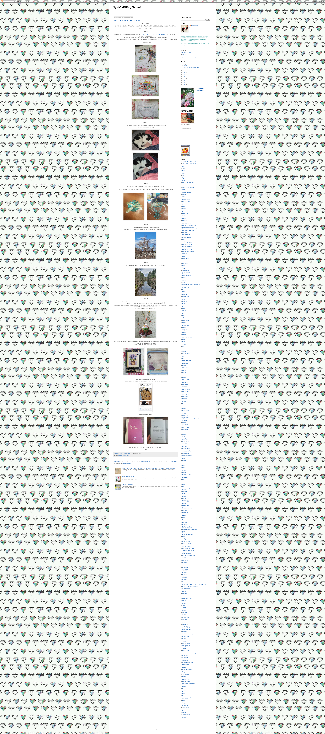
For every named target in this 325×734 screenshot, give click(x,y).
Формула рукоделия (187, 615)
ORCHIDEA (185, 690)
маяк (183, 368)
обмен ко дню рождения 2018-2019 (190, 419)
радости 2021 (185, 501)
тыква (183, 605)
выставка (184, 220)
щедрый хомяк (185, 636)
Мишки (184, 377)
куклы (183, 343)
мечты (183, 374)
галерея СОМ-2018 (187, 249)
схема (183, 595)
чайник (184, 622)
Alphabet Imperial (186, 645)
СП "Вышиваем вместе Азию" (189, 583)
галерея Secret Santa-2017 (188, 251)
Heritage (184, 667)
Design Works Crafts (187, 659)
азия (183, 180)
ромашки (184, 522)
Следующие (117, 461)
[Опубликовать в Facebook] (138, 453)
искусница (184, 301)
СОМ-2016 (184, 574)
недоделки (185, 406)
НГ (183, 403)
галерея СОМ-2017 (187, 248)
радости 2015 (185, 498)
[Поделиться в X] (137, 453)
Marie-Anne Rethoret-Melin (188, 683)
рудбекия (184, 524)
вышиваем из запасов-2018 (189, 225)
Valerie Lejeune (186, 714)
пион (183, 465)
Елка (183, 56)
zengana (184, 717)
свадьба (184, 538)
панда (183, 457)
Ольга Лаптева (194, 25)
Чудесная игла (185, 626)
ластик (184, 344)
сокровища (185, 569)
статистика (185, 590)
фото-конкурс (185, 617)
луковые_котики (186, 353)
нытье (183, 412)
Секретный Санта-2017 (188, 548)
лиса (183, 349)
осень (183, 436)
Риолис (184, 515)
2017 (184, 78)
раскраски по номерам (187, 508)
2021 (184, 70)
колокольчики (185, 325)
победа (184, 470)
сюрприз (184, 600)
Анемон (184, 196)
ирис (183, 299)
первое (184, 462)
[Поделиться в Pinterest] (140, 453)
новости (184, 408)
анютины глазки (186, 199)
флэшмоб (184, 614)
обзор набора (185, 417)
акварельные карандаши (188, 182)
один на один (185, 429)
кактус (183, 308)
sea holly (184, 704)
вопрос (184, 217)
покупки (184, 479)
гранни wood (185, 263)
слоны (183, 558)
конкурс (184, 327)
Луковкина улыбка (127, 7)
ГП (183, 260)
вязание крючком (186, 237)
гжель (183, 256)
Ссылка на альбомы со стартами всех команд (153, 34)
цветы (183, 621)
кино (183, 311)
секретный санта (186, 546)
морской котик (185, 391)
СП (183, 581)
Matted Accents (185, 685)
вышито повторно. (186, 235)
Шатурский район (186, 628)
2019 (184, 74)
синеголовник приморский (188, 555)
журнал (184, 280)
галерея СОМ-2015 (187, 244)
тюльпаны (184, 607)
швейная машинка (186, 629)
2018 (184, 76)
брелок (184, 210)
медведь (184, 370)
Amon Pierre (185, 647)
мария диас (185, 367)
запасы (184, 282)
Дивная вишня (185, 270)
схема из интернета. (187, 598)
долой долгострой (186, 272)
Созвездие (185, 567)
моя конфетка (185, 396)
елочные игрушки (186, 275)
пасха (183, 458)
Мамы (183, 362)
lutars (183, 678)
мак (183, 356)
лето (183, 348)
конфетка (184, 329)
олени (183, 431)
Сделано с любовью (187, 541)
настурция (184, 401)
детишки (184, 268)
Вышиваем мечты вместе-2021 (189, 229)
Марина (184, 365)
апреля (186, 65)
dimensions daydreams (187, 662)
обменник (184, 420)
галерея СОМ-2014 (187, 242)
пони (183, 484)
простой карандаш (186, 488)
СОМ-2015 (184, 572)
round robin (185, 698)
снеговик (184, 562)
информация (185, 296)
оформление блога (187, 455)
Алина (183, 185)
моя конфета (185, 394)
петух (183, 463)
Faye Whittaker (185, 664)
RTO (183, 700)
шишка (184, 633)
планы (184, 467)
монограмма (185, 386)
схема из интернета (187, 596)
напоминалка (185, 400)
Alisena (184, 641)
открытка (184, 443)
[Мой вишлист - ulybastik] (185, 155)
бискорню (184, 204)
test (183, 710)
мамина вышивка (186, 360)
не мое (184, 405)
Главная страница (145, 461)
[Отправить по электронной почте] (133, 453)
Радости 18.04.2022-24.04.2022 (127, 20)
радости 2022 (126, 455)
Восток (184, 218)
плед (183, 469)
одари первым (185, 427)
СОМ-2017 (184, 576)
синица (184, 557)
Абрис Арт (184, 178)
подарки (184, 472)
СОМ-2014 (184, 571)
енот (183, 277)
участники (184, 612)
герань (184, 254)
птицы (183, 493)
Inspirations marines (187, 669)
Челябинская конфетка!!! (128, 484)
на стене (184, 398)
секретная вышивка (187, 543)
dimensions (185, 660)
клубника (184, 317)
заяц (183, 286)
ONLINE (184, 688)
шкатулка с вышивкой (187, 634)
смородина (185, 560)
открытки (184, 446)
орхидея (184, 434)
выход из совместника (187, 222)
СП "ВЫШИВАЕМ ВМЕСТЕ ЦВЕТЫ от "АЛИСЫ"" (193, 584)
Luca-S (184, 676)
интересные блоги (186, 292)
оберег (184, 413)
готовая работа (186, 258)
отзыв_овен (185, 439)
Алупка (184, 194)
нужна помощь (185, 410)
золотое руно (185, 287)
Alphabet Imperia (186, 643)
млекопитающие (186, 379)
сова (183, 565)
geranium (184, 665)
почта (183, 486)
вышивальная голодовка (188, 230)
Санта (183, 536)
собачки (184, 564)
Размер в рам (185, 505)
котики (184, 336)
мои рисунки (185, 382)
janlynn (184, 671)
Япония (184, 640)
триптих (184, 603)
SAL (183, 702)
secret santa (185, 705)
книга (183, 318)
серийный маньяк (186, 553)
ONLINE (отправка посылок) (189, 57)
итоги (183, 303)
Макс (183, 358)
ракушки (184, 507)
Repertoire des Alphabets (188, 697)
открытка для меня (187, 444)
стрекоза (184, 593)
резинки (184, 514)
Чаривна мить (185, 624)
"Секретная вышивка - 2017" (189, 161)
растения (184, 510)
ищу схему (184, 305)
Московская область (187, 393)
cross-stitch (185, 655)
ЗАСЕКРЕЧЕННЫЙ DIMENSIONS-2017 (191, 284)
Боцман (184, 206)
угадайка (184, 608)
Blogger (169, 730)
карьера (184, 310)
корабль (184, 332)
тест (183, 602)
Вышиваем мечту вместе (188, 227)
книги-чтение (185, 320)
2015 (184, 82)
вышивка (184, 232)
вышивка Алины (186, 234)
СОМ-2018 (184, 577)
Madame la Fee (186, 679)
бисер (183, 203)
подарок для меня (186, 474)
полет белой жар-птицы (188, 481)
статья (184, 591)
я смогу (184, 638)
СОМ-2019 (184, 579)
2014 (184, 84)
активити (184, 184)
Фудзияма (184, 619)
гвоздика (184, 253)
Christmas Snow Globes (187, 652)
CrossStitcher (185, 657)
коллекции (184, 324)
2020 (184, 72)
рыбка (183, 531)
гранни (184, 261)
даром (183, 265)
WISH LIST (184, 54)
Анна (183, 197)
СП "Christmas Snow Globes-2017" (190, 586)
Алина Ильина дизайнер (188, 187)
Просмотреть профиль (194, 28)
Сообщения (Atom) (126, 463)
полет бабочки (185, 482)
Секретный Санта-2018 (188, 550)
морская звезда (186, 389)
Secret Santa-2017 (186, 707)
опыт (183, 432)
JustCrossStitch (185, 674)
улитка (184, 610)
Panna (183, 691)
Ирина (184, 298)
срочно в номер (186, 588)
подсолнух (184, 477)
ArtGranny (184, 648)
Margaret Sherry (186, 681)
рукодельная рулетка (187, 526)
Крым (183, 339)
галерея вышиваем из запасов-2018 (191, 241)
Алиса (183, 189)
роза (183, 519)
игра (183, 291)
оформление (185, 453)
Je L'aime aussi (185, 672)
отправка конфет (186, 451)
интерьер (184, 294)
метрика (184, 372)
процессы (120, 455)
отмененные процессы (187, 450)
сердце (184, 552)
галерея (184, 239)
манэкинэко (185, 363)
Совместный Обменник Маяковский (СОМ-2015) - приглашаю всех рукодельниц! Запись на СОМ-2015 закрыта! (148, 468)
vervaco (184, 716)
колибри (184, 322)
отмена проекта (186, 448)
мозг (183, 381)
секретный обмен (186, 545)
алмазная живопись (187, 191)
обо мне (184, 422)
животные (184, 279)
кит (183, 313)
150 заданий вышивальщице (189, 163)
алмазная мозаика (186, 192)
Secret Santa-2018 (186, 709)
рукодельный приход (187, 527)
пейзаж (184, 460)
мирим (184, 375)
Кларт (183, 315)
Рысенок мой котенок (187, 534)
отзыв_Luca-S (185, 441)
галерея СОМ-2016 (187, 246)
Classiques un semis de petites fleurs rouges (192, 653)
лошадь (184, 351)
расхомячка (185, 512)
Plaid (183, 693)
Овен (183, 425)
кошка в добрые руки (187, 337)
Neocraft (184, 686)
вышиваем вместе (186, 223)
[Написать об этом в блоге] (135, 453)
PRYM (183, 695)
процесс (184, 489)
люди (183, 355)
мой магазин (185, 384)
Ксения (184, 341)
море (183, 387)
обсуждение (185, 424)
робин (183, 517)
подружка (184, 476)
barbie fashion (185, 650)
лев (183, 346)
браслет (184, 208)
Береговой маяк (186, 201)
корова (184, 334)
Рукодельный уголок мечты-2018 (190, 529)
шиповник (184, 631)
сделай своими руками (187, 539)
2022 (184, 64)
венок (183, 215)
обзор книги (185, 415)
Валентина (185, 213)
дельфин (184, 267)
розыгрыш (184, 520)
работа (184, 496)
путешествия (185, 495)
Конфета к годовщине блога (128, 476)
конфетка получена (187, 331)
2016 (184, 80)
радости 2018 (185, 500)
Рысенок (184, 533)
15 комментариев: (127, 453)
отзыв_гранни (185, 438)
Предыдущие (174, 461)
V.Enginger (184, 712)
